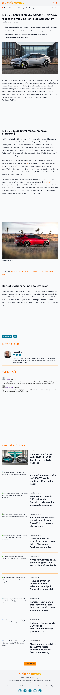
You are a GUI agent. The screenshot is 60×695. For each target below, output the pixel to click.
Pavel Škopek (5, 22)
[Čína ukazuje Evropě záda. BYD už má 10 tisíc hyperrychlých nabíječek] (15, 457)
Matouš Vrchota (34, 472)
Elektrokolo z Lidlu (43, 8)
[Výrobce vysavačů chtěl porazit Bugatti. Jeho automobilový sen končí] (15, 563)
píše (34, 97)
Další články (30, 664)
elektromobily (7, 336)
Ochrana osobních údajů (46, 686)
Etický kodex (32, 686)
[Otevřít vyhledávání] (53, 3)
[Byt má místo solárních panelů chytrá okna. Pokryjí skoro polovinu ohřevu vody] (15, 520)
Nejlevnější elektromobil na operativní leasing (19, 8)
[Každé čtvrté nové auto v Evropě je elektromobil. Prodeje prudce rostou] (15, 626)
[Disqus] (30, 396)
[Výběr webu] (26, 3)
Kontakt (22, 686)
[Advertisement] (30, 114)
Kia (27, 163)
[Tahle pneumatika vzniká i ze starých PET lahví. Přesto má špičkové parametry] (15, 542)
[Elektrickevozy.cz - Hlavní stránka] (13, 3)
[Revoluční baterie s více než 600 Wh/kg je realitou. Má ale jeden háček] (15, 478)
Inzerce (15, 686)
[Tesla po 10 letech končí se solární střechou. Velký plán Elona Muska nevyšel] (15, 584)
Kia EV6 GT (47, 182)
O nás (8, 686)
